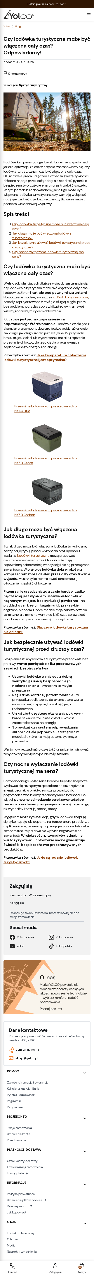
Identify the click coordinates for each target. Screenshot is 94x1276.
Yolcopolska (64, 946)
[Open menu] (89, 14)
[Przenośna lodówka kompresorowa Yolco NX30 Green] (47, 439)
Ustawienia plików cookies (25, 1200)
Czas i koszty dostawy (22, 1161)
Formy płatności (18, 1173)
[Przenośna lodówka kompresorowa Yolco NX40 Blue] (47, 387)
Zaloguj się (17, 903)
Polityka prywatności (21, 1194)
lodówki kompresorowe (70, 297)
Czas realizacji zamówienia (25, 1167)
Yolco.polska (25, 937)
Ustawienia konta (18, 1134)
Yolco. (21, 946)
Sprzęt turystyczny (33, 85)
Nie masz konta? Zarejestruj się (30, 895)
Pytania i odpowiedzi (21, 1095)
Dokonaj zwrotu (18, 1206)
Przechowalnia (16, 1140)
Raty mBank (15, 1107)
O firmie (12, 1239)
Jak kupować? (16, 1212)
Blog (18, 26)
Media (11, 1245)
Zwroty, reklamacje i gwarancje (27, 1082)
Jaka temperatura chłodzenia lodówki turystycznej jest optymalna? (44, 357)
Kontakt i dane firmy (21, 1233)
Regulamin (14, 1101)
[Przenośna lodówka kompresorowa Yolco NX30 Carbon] (47, 491)
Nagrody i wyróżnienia (22, 1252)
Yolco (6, 26)
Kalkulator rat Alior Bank (23, 1089)
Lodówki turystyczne (33, 555)
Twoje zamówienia (19, 1128)
